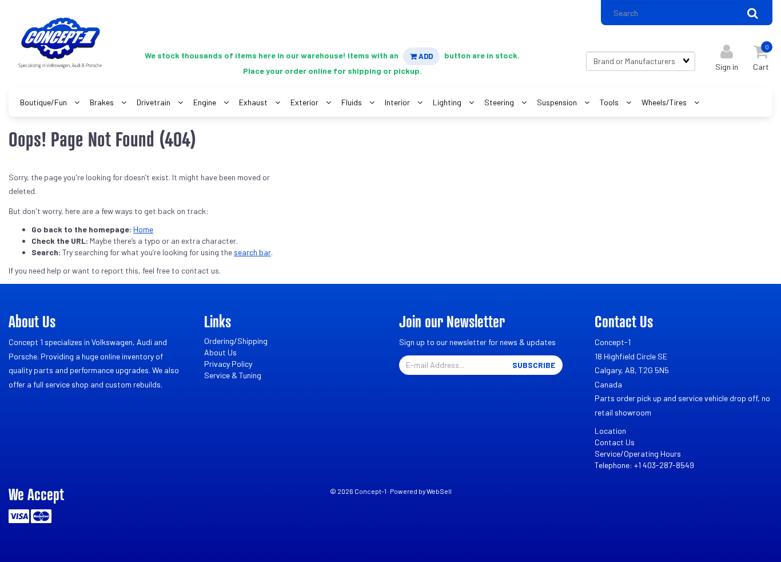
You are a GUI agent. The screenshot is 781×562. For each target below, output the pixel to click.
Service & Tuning (232, 375)
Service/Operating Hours (638, 453)
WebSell (439, 491)
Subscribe (533, 365)
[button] (761, 55)
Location (610, 431)
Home (143, 229)
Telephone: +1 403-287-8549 (644, 465)
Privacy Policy (228, 364)
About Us (220, 352)
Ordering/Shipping (236, 341)
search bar (252, 252)
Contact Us (615, 442)
